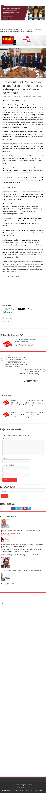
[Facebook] (13, 508)
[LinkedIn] (21, 508)
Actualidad (11, 30)
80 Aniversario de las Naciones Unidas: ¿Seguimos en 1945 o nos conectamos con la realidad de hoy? (22, 545)
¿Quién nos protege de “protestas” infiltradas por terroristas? (21, 570)
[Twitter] (17, 508)
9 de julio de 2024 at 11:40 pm (35, 400)
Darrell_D (14, 412)
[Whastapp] (33, 508)
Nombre (5, 458)
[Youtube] (25, 508)
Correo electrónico (8, 465)
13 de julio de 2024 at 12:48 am (35, 412)
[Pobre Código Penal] (5, 580)
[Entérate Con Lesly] (23, 13)
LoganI (14, 400)
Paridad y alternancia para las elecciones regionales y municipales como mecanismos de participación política (30, 371)
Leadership (25, 417)
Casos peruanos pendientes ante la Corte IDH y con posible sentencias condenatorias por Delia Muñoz (20, 555)
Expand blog (29, 405)
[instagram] (29, 508)
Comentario (6, 438)
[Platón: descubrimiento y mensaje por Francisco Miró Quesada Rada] (5, 527)
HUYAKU (29, 785)
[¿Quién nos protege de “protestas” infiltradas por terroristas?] (5, 567)
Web (3, 472)
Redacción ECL (8, 96)
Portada (4, 30)
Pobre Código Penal (7, 583)
